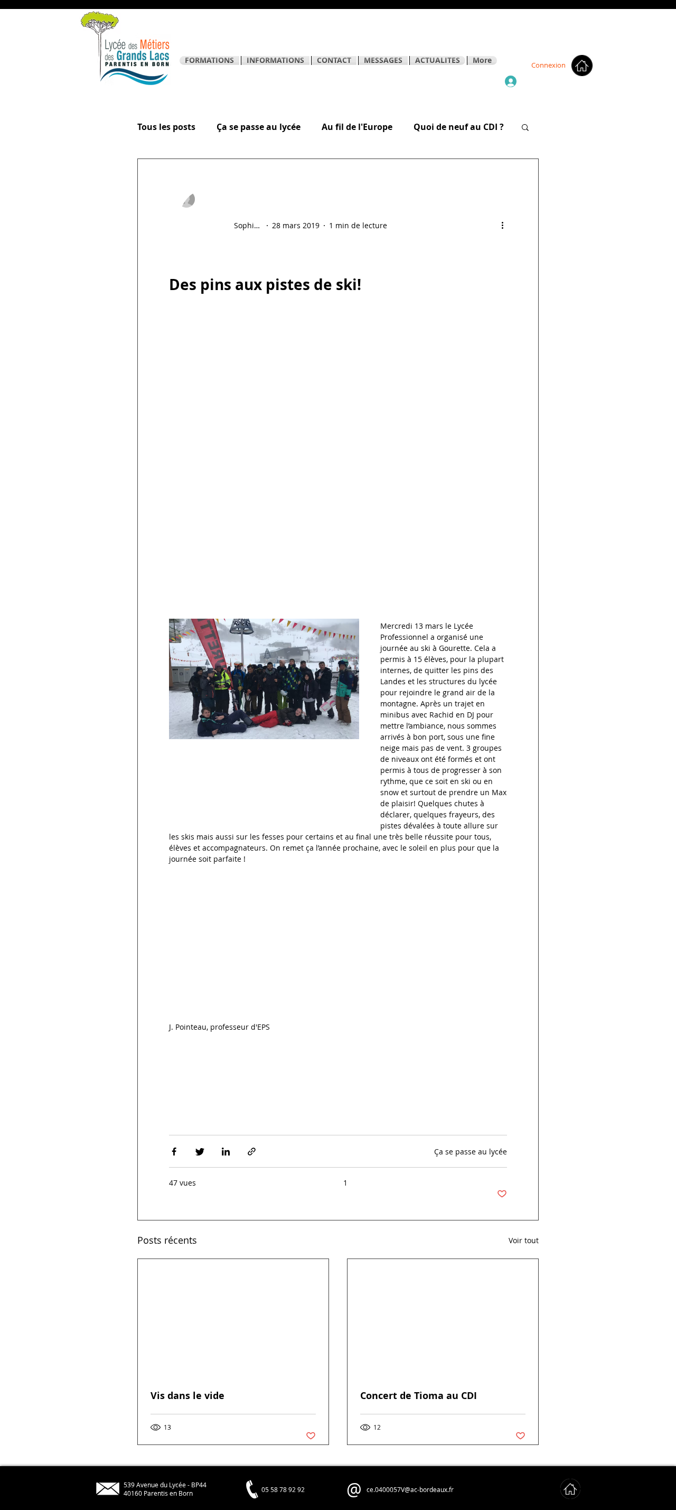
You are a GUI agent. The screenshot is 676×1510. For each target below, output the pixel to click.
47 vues (182, 1183)
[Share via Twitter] (200, 1152)
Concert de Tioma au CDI (418, 1395)
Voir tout (524, 1240)
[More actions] (506, 225)
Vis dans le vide (187, 1395)
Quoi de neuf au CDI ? (459, 127)
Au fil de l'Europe (357, 127)
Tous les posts (166, 127)
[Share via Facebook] (174, 1152)
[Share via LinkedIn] (226, 1152)
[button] (525, 128)
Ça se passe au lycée (259, 127)
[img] (570, 1488)
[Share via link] (252, 1152)
